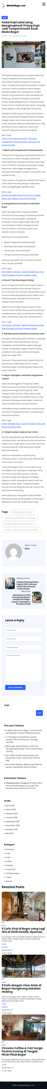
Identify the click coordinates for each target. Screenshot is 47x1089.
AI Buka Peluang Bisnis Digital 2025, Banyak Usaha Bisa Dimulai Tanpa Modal (27, 585)
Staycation (11, 869)
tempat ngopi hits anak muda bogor (20, 518)
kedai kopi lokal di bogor (22, 512)
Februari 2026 (12, 813)
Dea (5, 36)
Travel (8, 877)
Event (8, 857)
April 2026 (10, 805)
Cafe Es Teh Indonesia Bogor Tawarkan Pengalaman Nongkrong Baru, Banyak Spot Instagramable (21, 142)
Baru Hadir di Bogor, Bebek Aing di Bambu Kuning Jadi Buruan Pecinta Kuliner (24, 765)
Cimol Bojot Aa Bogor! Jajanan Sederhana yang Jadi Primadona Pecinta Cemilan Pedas (23, 274)
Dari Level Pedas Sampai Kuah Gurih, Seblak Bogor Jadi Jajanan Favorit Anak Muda (21, 197)
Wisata (9, 881)
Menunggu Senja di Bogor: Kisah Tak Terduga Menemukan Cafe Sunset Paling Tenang (24, 749)
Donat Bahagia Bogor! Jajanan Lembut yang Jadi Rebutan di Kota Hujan (23, 425)
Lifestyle (9, 865)
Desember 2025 (13, 821)
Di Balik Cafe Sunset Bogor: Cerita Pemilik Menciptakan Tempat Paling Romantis (24, 731)
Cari (6, 705)
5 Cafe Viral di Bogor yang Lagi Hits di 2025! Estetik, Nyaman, (23, 930)
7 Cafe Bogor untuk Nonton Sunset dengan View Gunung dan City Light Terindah (22, 739)
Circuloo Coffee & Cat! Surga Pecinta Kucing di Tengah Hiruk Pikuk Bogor (22, 1051)
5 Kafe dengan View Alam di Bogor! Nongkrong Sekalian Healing (21, 988)
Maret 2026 (11, 809)
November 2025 (13, 825)
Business (10, 849)
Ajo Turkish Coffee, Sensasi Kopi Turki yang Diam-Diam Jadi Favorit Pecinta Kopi (23, 758)
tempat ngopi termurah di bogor (19, 524)
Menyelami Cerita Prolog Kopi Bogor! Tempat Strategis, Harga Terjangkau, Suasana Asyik (21, 599)
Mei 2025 (9, 833)
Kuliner (9, 861)
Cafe (5, 17)
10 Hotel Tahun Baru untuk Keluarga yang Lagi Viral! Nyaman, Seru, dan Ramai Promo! (24, 785)
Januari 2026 (11, 817)
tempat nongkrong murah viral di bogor (21, 529)
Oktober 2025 (12, 829)
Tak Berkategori (13, 873)
